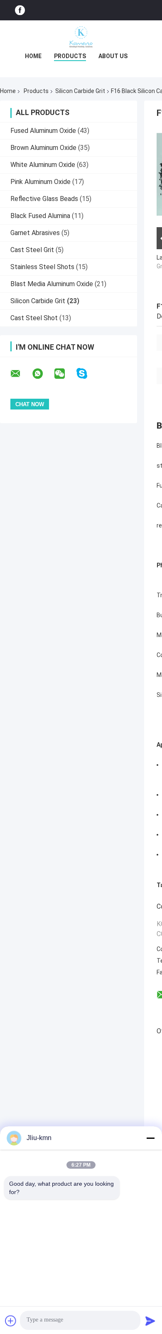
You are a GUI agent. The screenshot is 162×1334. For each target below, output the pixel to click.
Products (70, 56)
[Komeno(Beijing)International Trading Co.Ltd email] (20, 374)
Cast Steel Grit (32, 250)
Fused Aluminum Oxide (43, 131)
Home (33, 56)
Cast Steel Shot (34, 318)
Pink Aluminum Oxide (40, 182)
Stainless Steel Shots (42, 267)
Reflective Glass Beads (44, 199)
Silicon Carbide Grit (80, 91)
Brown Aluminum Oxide (43, 148)
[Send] (150, 1321)
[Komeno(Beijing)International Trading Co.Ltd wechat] (64, 374)
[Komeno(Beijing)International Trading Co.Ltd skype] (87, 373)
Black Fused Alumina (40, 216)
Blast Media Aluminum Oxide (51, 284)
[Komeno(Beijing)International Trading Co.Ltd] (81, 37)
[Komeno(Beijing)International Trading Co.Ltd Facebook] (19, 10)
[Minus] (150, 1138)
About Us (113, 56)
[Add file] (11, 1321)
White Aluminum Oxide (42, 165)
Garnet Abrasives (35, 233)
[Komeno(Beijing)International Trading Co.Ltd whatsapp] (42, 374)
